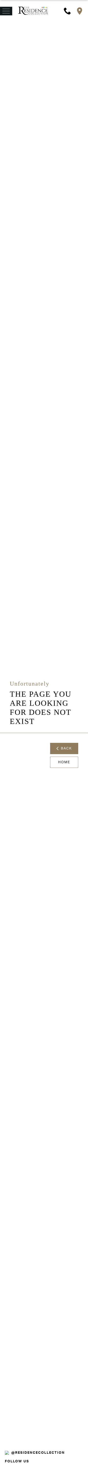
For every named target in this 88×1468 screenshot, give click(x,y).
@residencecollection (38, 1452)
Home (64, 762)
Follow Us (17, 1461)
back (65, 748)
